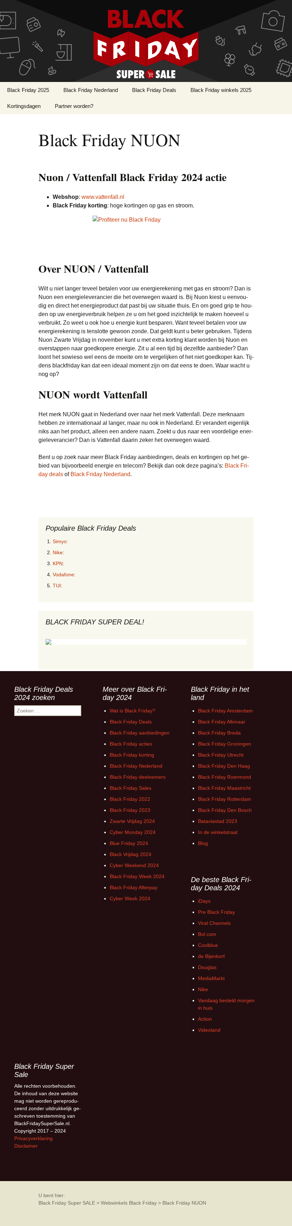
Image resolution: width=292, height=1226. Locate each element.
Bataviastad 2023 (217, 821)
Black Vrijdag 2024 (130, 854)
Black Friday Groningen (224, 744)
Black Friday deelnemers (138, 777)
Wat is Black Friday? (132, 711)
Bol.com (207, 934)
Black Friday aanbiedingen (140, 733)
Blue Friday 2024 (129, 843)
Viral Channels (214, 923)
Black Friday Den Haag (224, 766)
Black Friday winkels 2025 (221, 90)
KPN (58, 563)
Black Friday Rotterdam (224, 799)
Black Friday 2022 (130, 799)
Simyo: (60, 541)
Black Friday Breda (219, 733)
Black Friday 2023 (130, 810)
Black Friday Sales (130, 788)
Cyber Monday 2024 (133, 832)
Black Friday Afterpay (133, 887)
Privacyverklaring (33, 1138)
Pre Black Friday (216, 912)
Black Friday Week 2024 (137, 876)
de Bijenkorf (211, 956)
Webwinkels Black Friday (129, 1203)
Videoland (209, 1030)
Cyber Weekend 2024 (134, 865)
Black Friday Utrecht (221, 755)
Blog (203, 843)
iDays (204, 901)
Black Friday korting (132, 755)
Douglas (207, 967)
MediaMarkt (211, 978)
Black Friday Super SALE (66, 1203)
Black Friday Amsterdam (225, 711)
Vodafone (63, 574)
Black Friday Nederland (90, 90)
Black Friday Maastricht (224, 788)
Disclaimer (26, 1146)
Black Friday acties (131, 744)
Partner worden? (74, 106)
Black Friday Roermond (224, 777)
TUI (57, 585)
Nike (58, 552)
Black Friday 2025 (28, 90)
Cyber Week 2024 (130, 898)
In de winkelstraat (218, 832)
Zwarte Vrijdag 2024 (132, 821)
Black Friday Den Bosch (225, 810)
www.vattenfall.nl (103, 197)
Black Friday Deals (154, 90)
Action (205, 1019)
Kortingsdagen (24, 106)
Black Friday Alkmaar (221, 722)
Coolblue (208, 945)
